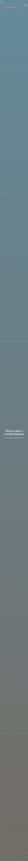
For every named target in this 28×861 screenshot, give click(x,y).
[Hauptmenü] (25, 5)
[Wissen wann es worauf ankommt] (11, 5)
